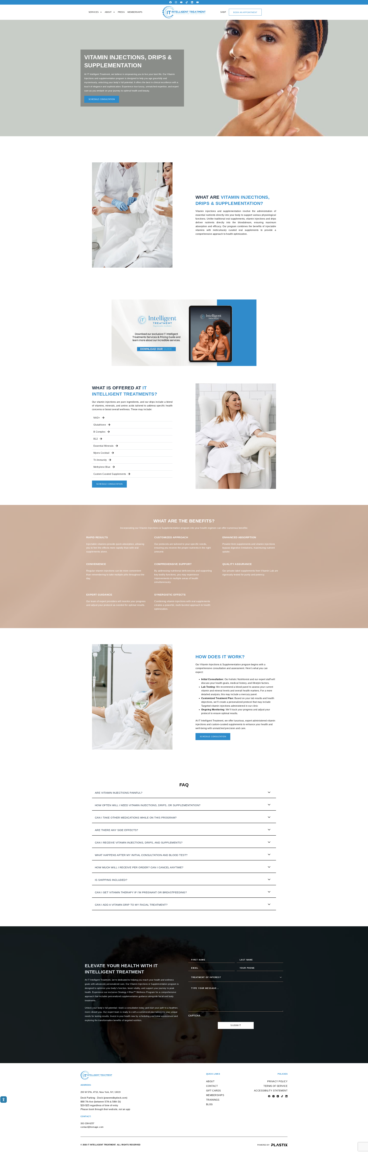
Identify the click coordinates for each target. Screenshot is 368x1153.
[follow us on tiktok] (186, 2)
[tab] (184, 794)
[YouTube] (278, 1096)
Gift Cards (213, 1090)
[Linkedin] (192, 2)
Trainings (212, 1100)
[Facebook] (170, 2)
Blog (209, 1104)
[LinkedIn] (286, 1096)
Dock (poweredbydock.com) (112, 1098)
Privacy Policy (277, 1081)
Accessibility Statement (271, 1090)
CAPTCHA (194, 1015)
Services (94, 12)
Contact (212, 1086)
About (108, 12)
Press (121, 12)
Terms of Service (275, 1086)
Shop (223, 12)
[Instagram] (176, 2)
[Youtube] (181, 2)
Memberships (135, 12)
